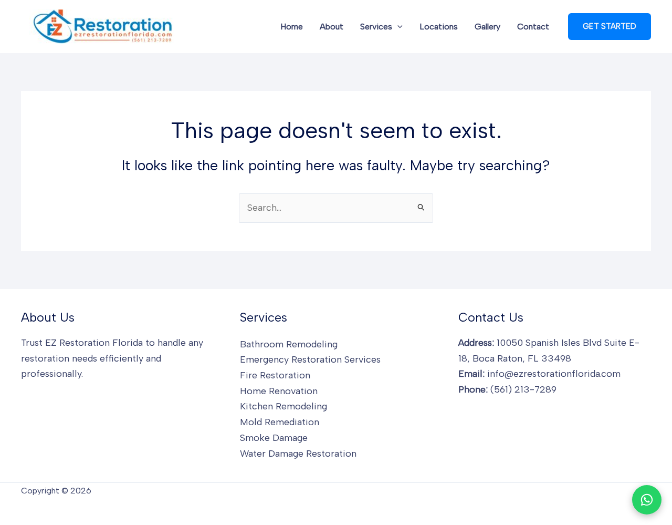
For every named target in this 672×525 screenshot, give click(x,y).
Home (291, 27)
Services (376, 27)
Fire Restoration (275, 375)
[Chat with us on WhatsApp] (647, 499)
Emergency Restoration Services (310, 359)
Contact (533, 27)
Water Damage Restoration (298, 453)
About (331, 27)
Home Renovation (279, 391)
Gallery (487, 27)
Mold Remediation (279, 422)
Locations (438, 27)
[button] (397, 27)
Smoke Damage (274, 438)
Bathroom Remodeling (289, 344)
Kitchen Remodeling (283, 406)
